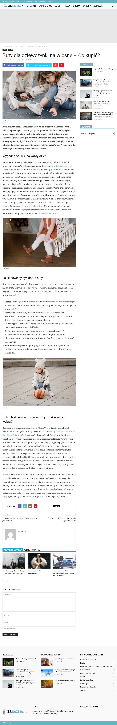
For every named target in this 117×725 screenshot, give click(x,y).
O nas (35, 1)
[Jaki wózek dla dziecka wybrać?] (47, 684)
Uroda (76, 6)
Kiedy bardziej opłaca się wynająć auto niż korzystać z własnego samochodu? (102, 82)
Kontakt (49, 1)
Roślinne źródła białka (88, 687)
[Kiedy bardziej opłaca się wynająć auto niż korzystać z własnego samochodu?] (86, 83)
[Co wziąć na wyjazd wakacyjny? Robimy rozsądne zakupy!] (47, 673)
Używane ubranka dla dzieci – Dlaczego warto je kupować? (20, 519)
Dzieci (58, 6)
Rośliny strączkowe (87, 680)
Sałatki (82, 677)
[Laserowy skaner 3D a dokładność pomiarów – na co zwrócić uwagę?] (64, 561)
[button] (111, 6)
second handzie (50, 213)
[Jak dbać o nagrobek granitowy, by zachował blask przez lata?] (14, 561)
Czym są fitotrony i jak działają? (103, 69)
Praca (67, 6)
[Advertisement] (58, 26)
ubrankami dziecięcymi (61, 166)
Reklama (42, 1)
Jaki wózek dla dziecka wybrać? (65, 681)
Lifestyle (31, 6)
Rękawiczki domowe (87, 673)
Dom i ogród (45, 6)
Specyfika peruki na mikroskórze (65, 659)
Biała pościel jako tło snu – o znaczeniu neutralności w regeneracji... (102, 104)
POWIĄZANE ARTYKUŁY (13, 550)
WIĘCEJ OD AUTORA (32, 550)
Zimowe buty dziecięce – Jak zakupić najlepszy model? (62, 519)
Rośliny (82, 663)
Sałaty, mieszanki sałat (88, 659)
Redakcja (10, 60)
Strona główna (27, 1)
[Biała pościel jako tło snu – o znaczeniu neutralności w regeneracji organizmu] (86, 105)
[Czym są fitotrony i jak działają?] (86, 72)
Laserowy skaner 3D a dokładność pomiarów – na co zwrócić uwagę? (63, 573)
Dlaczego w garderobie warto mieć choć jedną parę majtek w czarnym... (103, 93)
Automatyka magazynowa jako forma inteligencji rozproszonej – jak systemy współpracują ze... (103, 115)
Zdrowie (97, 6)
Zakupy (87, 6)
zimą (5, 496)
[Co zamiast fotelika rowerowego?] (39, 561)
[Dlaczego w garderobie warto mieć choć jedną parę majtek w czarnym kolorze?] (86, 94)
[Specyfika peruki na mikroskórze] (47, 662)
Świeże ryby (84, 683)
